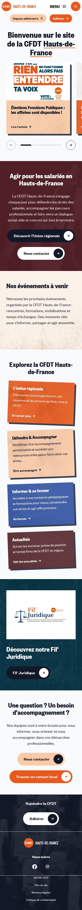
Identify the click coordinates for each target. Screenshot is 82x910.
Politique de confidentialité (41, 900)
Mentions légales (41, 892)
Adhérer (58, 18)
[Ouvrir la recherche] (75, 6)
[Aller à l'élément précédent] (11, 145)
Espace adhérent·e (25, 18)
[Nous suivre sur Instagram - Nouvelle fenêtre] (47, 866)
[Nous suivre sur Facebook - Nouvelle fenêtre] (34, 866)
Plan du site (41, 885)
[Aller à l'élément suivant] (71, 145)
